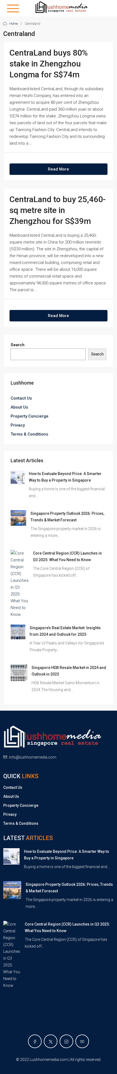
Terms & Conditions (29, 434)
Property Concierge (29, 416)
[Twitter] (50, 1041)
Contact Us (21, 398)
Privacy (18, 425)
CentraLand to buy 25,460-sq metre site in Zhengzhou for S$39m (58, 210)
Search (17, 344)
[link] (17, 476)
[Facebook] (35, 1041)
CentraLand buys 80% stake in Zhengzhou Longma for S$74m (49, 63)
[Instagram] (66, 1041)
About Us (19, 407)
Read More (58, 169)
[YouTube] (82, 1041)
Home (13, 24)
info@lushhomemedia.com (32, 757)
